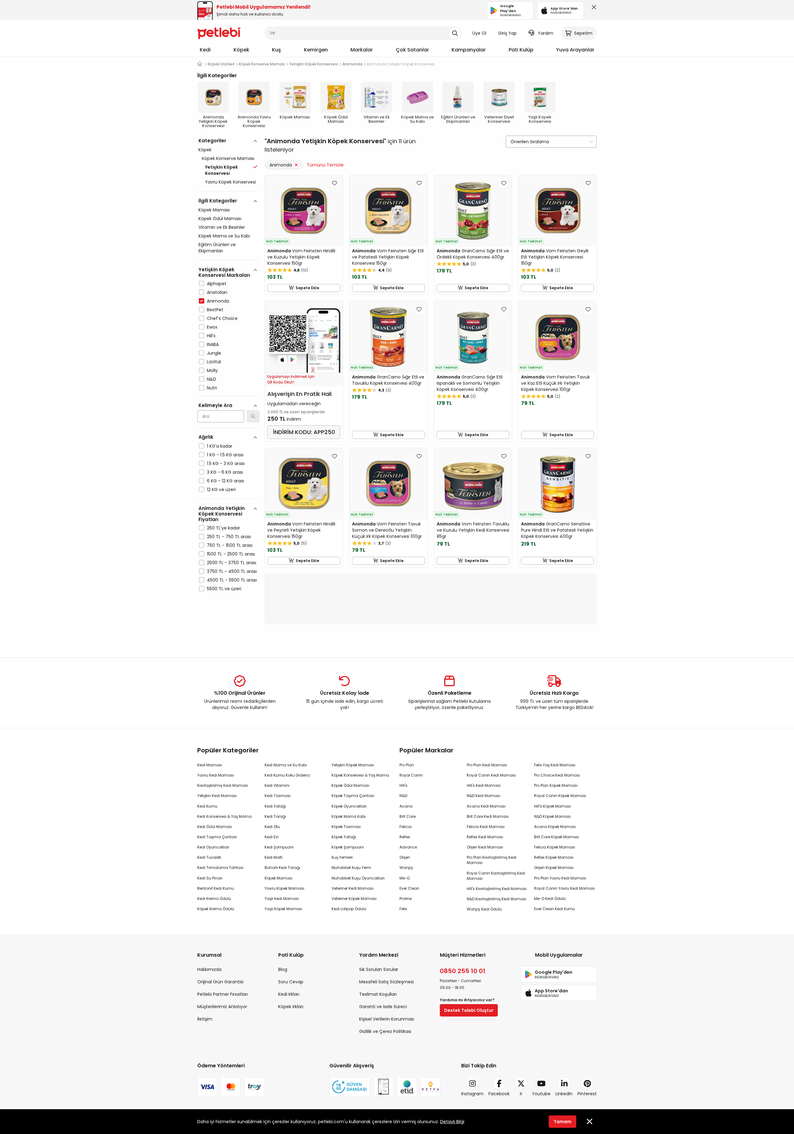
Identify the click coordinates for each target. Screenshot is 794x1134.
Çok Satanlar (412, 49)
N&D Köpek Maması (552, 816)
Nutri (212, 388)
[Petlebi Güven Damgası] (349, 1087)
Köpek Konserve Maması (228, 158)
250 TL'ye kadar (223, 528)
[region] (228, 391)
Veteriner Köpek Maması (354, 898)
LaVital (214, 362)
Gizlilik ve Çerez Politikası (385, 1031)
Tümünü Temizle (325, 165)
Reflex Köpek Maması (553, 857)
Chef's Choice (222, 318)
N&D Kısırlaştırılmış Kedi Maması (496, 898)
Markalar (361, 49)
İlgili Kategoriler (217, 200)
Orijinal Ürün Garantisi (220, 982)
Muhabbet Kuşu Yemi (351, 867)
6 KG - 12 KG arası (225, 481)
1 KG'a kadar (219, 446)
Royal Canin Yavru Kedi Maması (564, 888)
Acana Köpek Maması (555, 826)
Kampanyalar (469, 49)
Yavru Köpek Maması (284, 888)
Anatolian (217, 292)
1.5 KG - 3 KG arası (226, 463)
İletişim (204, 1019)
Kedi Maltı (274, 857)
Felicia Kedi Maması (486, 826)
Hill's (211, 336)
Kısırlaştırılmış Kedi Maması (222, 785)
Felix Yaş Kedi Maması (554, 765)
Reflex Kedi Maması (485, 836)
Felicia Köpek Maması (554, 847)
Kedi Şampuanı (279, 847)
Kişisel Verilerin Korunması (386, 1019)
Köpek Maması (214, 210)
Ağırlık (205, 437)
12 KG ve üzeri (221, 489)
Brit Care (407, 816)
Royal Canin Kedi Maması (491, 775)
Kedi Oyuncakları (213, 847)
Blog (282, 969)
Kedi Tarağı (275, 816)
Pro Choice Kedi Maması (557, 775)
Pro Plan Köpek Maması (556, 785)
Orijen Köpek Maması (553, 867)
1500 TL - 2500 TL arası (231, 554)
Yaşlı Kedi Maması (282, 898)
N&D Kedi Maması (483, 795)
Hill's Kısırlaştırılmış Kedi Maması (497, 888)
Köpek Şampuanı (348, 847)
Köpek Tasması (346, 826)
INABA (213, 344)
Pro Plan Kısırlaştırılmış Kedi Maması (491, 860)
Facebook (499, 1094)
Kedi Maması (209, 765)
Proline (405, 898)
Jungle (214, 353)
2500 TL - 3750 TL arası (231, 563)
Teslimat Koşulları (378, 994)
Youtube (541, 1094)
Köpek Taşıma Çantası (353, 795)
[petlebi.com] (199, 64)
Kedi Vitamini (277, 785)
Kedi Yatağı (275, 806)
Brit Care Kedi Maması (488, 816)
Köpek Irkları (290, 1006)
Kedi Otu (272, 826)
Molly (212, 370)
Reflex (404, 836)
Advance (408, 847)
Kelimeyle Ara (215, 405)
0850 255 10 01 (462, 971)
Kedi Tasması (278, 795)
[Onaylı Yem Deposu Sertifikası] (383, 1087)
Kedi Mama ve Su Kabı (286, 765)
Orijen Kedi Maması (485, 847)
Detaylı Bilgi (452, 1121)
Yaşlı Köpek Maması (283, 908)
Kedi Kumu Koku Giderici (287, 775)
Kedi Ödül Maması (214, 826)
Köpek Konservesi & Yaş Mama (360, 775)
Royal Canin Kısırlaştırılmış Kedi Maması (496, 875)
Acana (406, 806)
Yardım (545, 33)
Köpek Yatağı (344, 836)
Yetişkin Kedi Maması (217, 795)
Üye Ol (479, 33)
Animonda (218, 301)
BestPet (215, 310)
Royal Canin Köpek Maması (560, 795)
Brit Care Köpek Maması (556, 836)
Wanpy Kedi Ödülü (484, 909)
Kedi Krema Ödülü (214, 898)
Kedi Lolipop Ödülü (349, 908)
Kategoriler (212, 140)
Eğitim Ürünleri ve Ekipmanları (217, 247)
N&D (211, 379)
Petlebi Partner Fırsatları (222, 994)
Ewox (212, 327)
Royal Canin (411, 775)
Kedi (205, 49)
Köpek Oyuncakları (349, 806)
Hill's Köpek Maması (552, 806)
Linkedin (564, 1094)
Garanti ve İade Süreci (383, 1006)
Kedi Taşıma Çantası (217, 836)
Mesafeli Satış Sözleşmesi (386, 982)
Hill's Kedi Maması (484, 785)
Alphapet (216, 284)
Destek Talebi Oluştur (468, 1010)
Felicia (405, 826)
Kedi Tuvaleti (209, 857)
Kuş (276, 49)
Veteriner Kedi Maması (352, 888)
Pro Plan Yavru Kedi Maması (560, 878)
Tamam (562, 1121)
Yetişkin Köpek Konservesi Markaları (224, 272)
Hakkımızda (209, 969)
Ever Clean (409, 888)
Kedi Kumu (207, 806)
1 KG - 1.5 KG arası (225, 455)
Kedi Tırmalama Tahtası (220, 867)
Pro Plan (406, 765)
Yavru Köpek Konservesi (230, 182)
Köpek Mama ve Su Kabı (224, 236)
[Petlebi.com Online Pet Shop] (219, 32)
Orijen (404, 857)
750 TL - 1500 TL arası (229, 545)
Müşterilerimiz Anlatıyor (222, 1006)
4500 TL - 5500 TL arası (232, 580)
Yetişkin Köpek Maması (353, 765)
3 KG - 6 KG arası (225, 472)
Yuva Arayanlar (575, 49)
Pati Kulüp (521, 49)
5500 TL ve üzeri (224, 589)
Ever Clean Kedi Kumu (554, 908)
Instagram (472, 1094)
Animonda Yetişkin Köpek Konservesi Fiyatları (221, 514)
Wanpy (406, 867)
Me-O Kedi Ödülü (550, 898)
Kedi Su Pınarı (209, 878)
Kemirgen (316, 49)
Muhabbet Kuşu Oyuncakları (358, 878)
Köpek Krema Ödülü (215, 908)
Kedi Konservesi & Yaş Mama (224, 816)
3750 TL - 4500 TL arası (232, 571)
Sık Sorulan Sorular (378, 969)
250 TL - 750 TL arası (229, 537)
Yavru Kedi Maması (215, 775)
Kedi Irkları (288, 994)
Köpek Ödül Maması (219, 218)
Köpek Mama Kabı (349, 816)
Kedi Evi (272, 836)
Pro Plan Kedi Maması (487, 765)
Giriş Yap (507, 33)
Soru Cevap (290, 982)
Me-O (404, 878)
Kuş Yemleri (342, 857)
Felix (403, 908)
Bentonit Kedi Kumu (215, 888)
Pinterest (587, 1094)
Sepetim (583, 33)
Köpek (241, 49)
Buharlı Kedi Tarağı (282, 867)
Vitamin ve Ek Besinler (221, 227)
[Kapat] (593, 8)
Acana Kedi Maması (486, 806)
